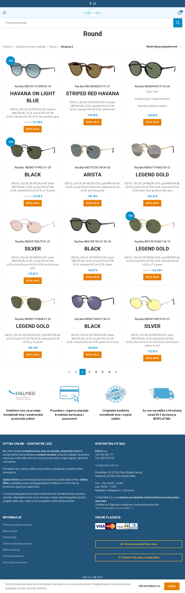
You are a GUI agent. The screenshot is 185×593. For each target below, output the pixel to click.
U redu (172, 586)
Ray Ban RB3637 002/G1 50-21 (92, 319)
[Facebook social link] (90, 3)
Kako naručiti (10, 531)
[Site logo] (92, 12)
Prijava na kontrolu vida (140, 544)
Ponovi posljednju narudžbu (140, 557)
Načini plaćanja (11, 549)
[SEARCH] (177, 22)
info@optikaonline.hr (107, 465)
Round (53, 46)
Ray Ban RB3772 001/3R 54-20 (92, 167)
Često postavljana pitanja (17, 524)
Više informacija (149, 586)
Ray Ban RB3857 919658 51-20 (33, 319)
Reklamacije (10, 537)
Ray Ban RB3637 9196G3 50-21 (152, 167)
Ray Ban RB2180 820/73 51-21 (92, 86)
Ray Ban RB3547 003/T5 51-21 (32, 241)
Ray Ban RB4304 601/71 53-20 (152, 86)
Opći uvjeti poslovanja (15, 562)
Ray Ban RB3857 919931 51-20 (33, 167)
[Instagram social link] (94, 3)
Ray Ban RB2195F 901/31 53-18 (92, 241)
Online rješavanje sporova (17, 543)
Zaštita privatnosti (13, 556)
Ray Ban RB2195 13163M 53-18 (33, 86)
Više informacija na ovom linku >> (114, 508)
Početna (7, 46)
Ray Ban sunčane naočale (31, 46)
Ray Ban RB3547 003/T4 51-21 (152, 319)
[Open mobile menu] (4, 12)
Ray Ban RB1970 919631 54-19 (152, 241)
